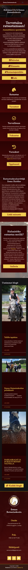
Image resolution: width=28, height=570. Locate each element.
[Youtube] (19, 558)
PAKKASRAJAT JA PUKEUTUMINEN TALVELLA (12, 462)
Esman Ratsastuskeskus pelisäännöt (14, 389)
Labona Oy (20, 567)
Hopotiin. (13, 249)
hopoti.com (10, 158)
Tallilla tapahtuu (10, 337)
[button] (22, 2)
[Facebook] (9, 558)
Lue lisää (6, 350)
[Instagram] (14, 558)
